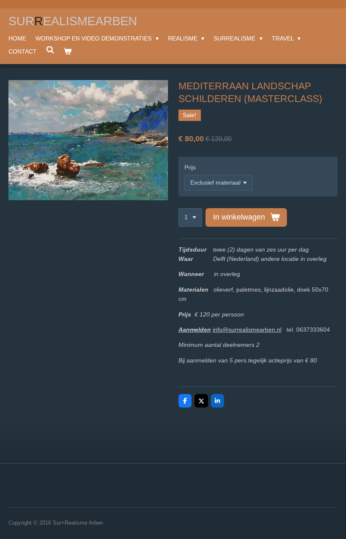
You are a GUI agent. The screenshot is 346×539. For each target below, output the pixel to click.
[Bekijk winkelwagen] (68, 51)
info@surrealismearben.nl (247, 329)
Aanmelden (194, 329)
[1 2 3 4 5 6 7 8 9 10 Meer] (190, 217)
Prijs (190, 167)
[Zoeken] (50, 50)
